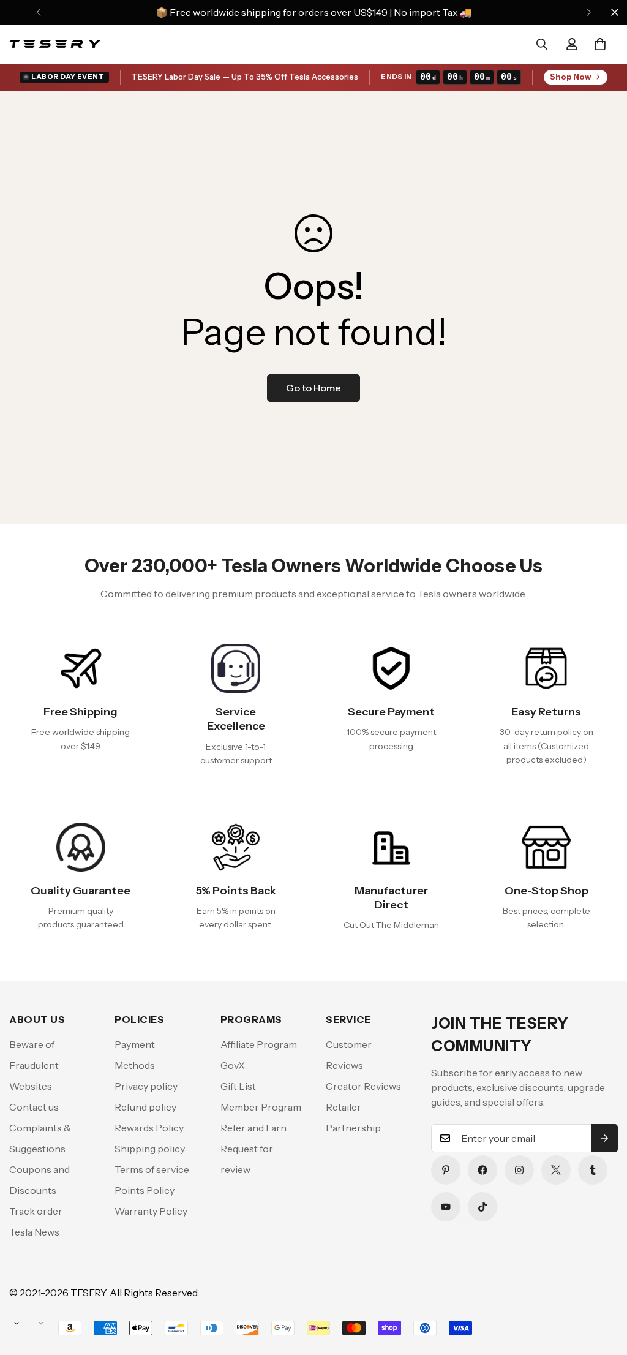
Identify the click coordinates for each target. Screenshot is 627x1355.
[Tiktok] (482, 1206)
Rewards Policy (149, 1128)
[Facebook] (482, 1170)
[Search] (542, 44)
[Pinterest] (445, 1170)
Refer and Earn (253, 1128)
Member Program (260, 1107)
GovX (232, 1065)
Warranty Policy (151, 1211)
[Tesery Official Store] (55, 44)
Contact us (34, 1107)
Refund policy (145, 1107)
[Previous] (38, 12)
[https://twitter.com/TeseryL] (556, 1170)
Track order (35, 1211)
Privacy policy (146, 1086)
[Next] (589, 12)
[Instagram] (519, 1170)
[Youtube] (445, 1206)
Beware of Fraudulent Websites (34, 1065)
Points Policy (145, 1190)
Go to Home (313, 388)
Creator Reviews (363, 1086)
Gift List (238, 1086)
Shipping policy (150, 1148)
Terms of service (152, 1169)
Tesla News (34, 1232)
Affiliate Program (258, 1044)
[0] (600, 44)
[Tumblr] (592, 1170)
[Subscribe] (604, 1138)
